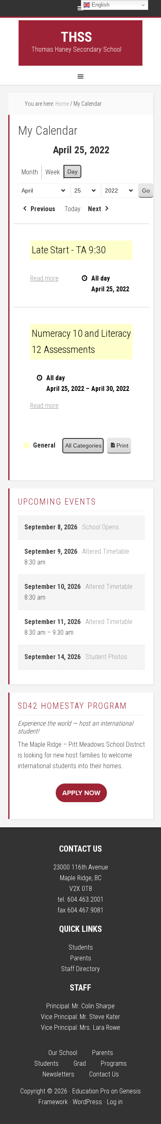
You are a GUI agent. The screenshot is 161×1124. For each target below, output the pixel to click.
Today (72, 209)
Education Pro (90, 1091)
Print (118, 447)
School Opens (100, 527)
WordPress (87, 1102)
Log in (115, 1102)
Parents (80, 958)
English (99, 5)
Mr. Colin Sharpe (93, 1006)
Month (29, 172)
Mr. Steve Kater (100, 1017)
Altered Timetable (105, 551)
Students (81, 947)
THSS (76, 37)
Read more (44, 278)
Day (72, 171)
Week (52, 172)
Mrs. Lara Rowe (100, 1027)
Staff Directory (80, 969)
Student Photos (106, 657)
